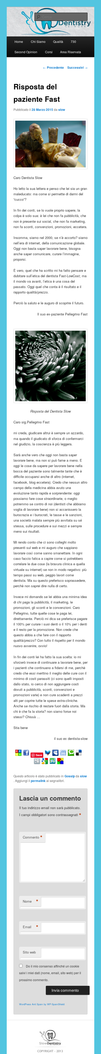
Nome (30, 901)
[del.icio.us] (78, 754)
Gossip (69, 776)
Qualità (58, 41)
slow (61, 109)
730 (73, 41)
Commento (32, 837)
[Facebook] (26, 754)
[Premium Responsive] (60, 763)
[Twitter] (47, 754)
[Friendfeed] (63, 754)
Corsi (49, 52)
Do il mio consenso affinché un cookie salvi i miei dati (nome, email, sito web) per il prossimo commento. (50, 973)
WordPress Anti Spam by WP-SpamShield (41, 1004)
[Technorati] (71, 754)
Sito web (29, 952)
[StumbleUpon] (52, 763)
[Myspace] (55, 754)
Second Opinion (26, 52)
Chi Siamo (38, 41)
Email (30, 927)
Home (19, 41)
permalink (38, 780)
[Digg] (37, 763)
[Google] (44, 763)
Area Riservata (70, 52)
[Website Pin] (18, 754)
